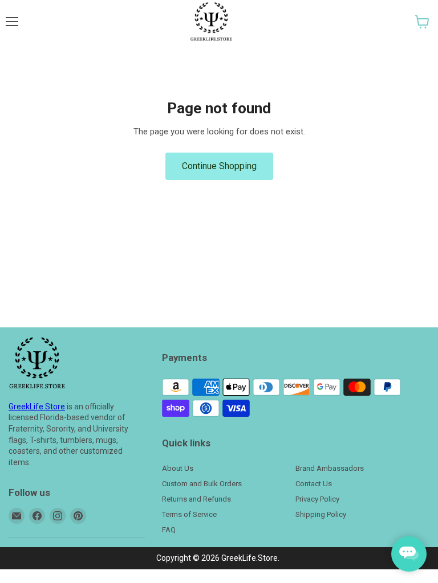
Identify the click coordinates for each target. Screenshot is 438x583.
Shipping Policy (320, 514)
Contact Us (313, 483)
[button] (422, 21)
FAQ (169, 529)
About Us (177, 468)
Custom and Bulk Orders (202, 483)
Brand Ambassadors (329, 468)
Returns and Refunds (196, 499)
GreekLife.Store (37, 406)
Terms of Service (189, 514)
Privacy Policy (317, 499)
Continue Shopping (219, 166)
